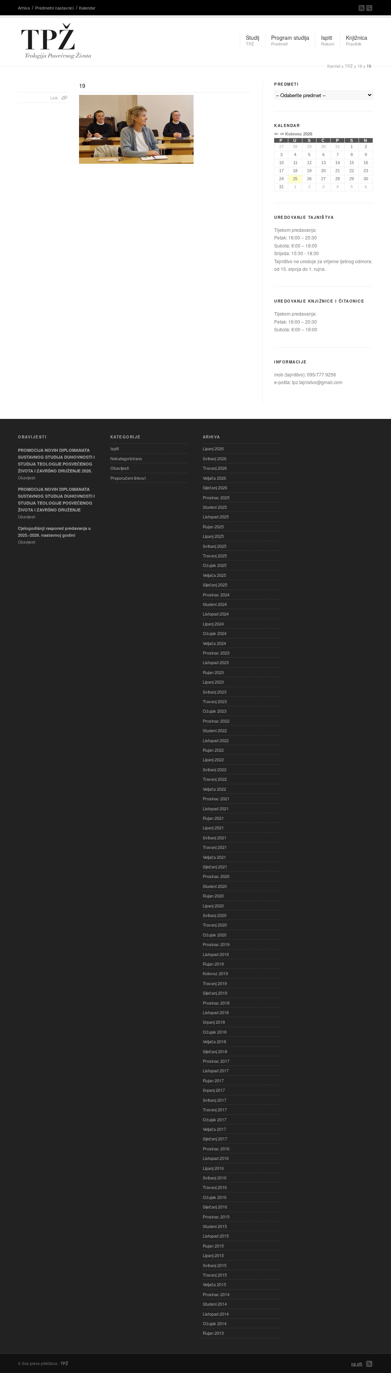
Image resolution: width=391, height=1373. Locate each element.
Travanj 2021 (215, 847)
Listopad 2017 (216, 1070)
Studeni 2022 (215, 730)
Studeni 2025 (215, 507)
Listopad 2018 (216, 1012)
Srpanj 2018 (214, 1022)
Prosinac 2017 (216, 1061)
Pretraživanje (369, 8)
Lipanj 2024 (213, 624)
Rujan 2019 (213, 964)
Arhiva (24, 8)
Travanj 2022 (215, 779)
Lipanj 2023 (213, 682)
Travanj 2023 (215, 701)
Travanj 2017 (215, 1109)
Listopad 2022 (216, 740)
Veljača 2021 (214, 857)
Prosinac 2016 (216, 1148)
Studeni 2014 (215, 1304)
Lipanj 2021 (213, 827)
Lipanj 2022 (213, 759)
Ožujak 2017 (214, 1119)
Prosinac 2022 (216, 721)
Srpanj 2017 (214, 1090)
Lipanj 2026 (213, 448)
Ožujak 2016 (214, 1197)
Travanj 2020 (215, 925)
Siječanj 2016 (215, 1207)
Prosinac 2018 (216, 1003)
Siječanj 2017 (215, 1138)
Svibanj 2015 (214, 1265)
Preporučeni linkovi (127, 478)
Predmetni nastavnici (54, 8)
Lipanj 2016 (213, 1168)
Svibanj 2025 (214, 546)
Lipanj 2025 (213, 536)
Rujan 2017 (213, 1080)
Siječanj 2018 (215, 1051)
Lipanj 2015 (213, 1255)
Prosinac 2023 (216, 653)
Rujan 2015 (213, 1246)
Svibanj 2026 (214, 458)
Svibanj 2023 (214, 692)
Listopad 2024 (216, 614)
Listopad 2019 (216, 954)
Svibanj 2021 (214, 837)
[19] (165, 129)
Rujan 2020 (213, 896)
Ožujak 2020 (214, 935)
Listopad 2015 (216, 1236)
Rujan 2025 (213, 526)
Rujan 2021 (213, 818)
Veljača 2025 (214, 575)
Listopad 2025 (216, 516)
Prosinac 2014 (216, 1294)
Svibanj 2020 (214, 915)
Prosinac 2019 (216, 944)
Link (54, 97)
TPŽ (349, 66)
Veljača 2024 (214, 643)
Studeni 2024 (215, 604)
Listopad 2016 (216, 1158)
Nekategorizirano (126, 458)
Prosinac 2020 (216, 876)
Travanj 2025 (215, 555)
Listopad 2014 (216, 1314)
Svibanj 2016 (214, 1177)
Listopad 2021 (216, 808)
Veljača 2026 (214, 478)
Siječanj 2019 (215, 993)
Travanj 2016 (215, 1187)
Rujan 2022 (213, 750)
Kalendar (87, 8)
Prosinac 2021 (216, 798)
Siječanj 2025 (215, 584)
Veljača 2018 (214, 1041)
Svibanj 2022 (214, 769)
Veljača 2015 (214, 1284)
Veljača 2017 (214, 1129)
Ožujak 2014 (214, 1323)
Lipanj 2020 (213, 905)
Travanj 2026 (215, 468)
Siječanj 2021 (215, 866)
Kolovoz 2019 (215, 973)
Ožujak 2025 (214, 565)
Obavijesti (119, 468)
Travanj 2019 (215, 983)
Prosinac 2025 (216, 497)
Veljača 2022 (214, 789)
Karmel (333, 66)
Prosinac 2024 (216, 594)
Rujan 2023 (213, 672)
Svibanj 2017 (214, 1100)
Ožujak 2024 (214, 633)
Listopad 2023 (216, 662)
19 (359, 66)
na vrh (356, 1363)
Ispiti (114, 448)
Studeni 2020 (215, 886)
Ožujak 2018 (214, 1032)
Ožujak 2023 (214, 711)
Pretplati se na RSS (361, 8)
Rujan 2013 (213, 1333)
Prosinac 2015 (216, 1216)
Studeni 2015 (215, 1226)
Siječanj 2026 (215, 487)
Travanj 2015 (215, 1275)
